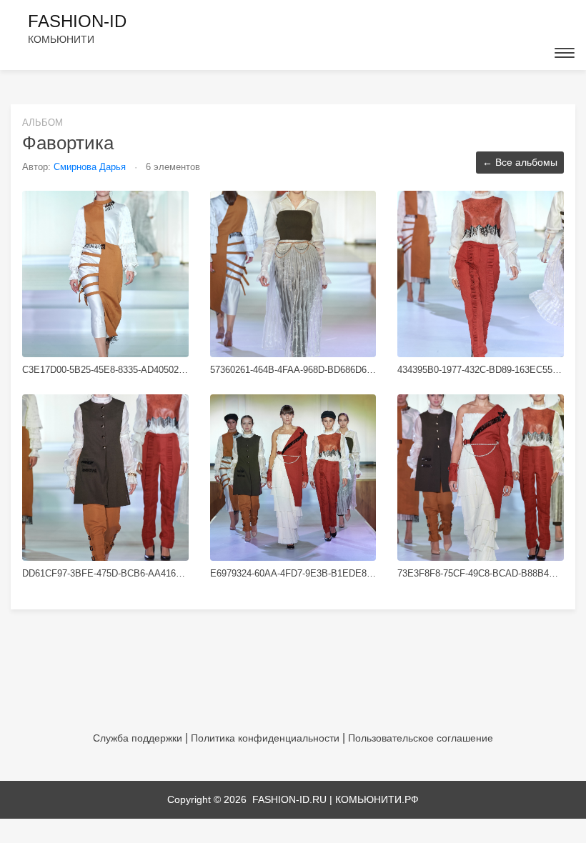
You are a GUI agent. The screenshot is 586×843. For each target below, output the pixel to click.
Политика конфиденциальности (265, 738)
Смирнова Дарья (91, 166)
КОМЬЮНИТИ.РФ (377, 799)
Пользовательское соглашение (420, 738)
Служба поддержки (137, 738)
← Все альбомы (519, 162)
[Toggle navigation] (564, 53)
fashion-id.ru (289, 799)
